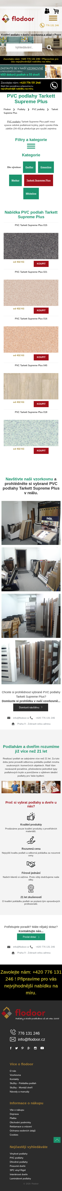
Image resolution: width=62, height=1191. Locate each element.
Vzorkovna (15, 1075)
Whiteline (31, 193)
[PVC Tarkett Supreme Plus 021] (31, 293)
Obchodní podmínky (20, 1122)
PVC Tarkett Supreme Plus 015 (31, 225)
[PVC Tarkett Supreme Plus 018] (31, 433)
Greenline (46, 167)
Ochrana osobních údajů (23, 1130)
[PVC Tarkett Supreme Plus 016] (31, 339)
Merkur (15, 180)
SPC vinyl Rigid (18, 1170)
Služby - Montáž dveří (21, 1087)
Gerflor (29, 167)
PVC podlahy (38, 109)
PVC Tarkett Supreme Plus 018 (31, 412)
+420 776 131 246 (45, 718)
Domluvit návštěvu (29, 707)
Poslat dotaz (30, 936)
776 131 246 (52, 25)
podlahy (15, 34)
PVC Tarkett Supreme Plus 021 (31, 272)
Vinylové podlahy (18, 1153)
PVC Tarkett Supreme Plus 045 (31, 365)
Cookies (14, 1134)
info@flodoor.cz (21, 718)
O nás (13, 1071)
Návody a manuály (19, 1091)
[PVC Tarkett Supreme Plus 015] (31, 246)
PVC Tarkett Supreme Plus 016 (31, 318)
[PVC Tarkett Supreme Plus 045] (31, 386)
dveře (25, 34)
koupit (41, 263)
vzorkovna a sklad (41, 34)
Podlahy (21, 109)
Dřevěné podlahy (19, 1162)
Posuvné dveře (17, 1166)
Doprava (14, 1114)
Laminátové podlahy (20, 1178)
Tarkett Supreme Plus (39, 180)
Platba (13, 1118)
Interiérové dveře (19, 1174)
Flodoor (7, 109)
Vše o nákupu (17, 1110)
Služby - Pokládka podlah (23, 1083)
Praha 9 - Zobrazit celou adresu (34, 723)
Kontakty (14, 1079)
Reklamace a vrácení (21, 1126)
